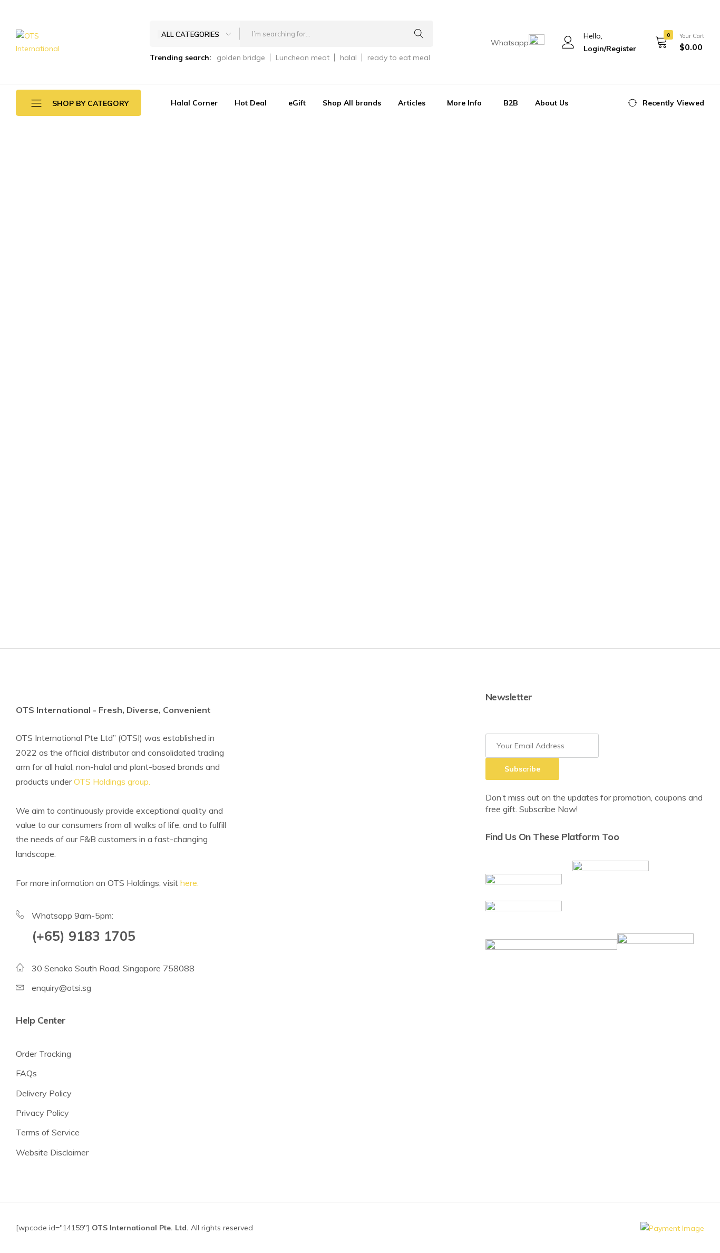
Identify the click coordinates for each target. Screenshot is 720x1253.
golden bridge (241, 57)
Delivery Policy (44, 1093)
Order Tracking (43, 1053)
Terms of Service (48, 1132)
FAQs (26, 1073)
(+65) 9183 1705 (83, 936)
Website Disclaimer (52, 1152)
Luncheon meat (302, 57)
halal (348, 57)
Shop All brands (352, 103)
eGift (297, 103)
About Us (551, 103)
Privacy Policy (42, 1112)
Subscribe (522, 769)
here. (189, 883)
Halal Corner (194, 103)
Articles (411, 103)
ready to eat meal (398, 57)
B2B (510, 103)
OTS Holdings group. (112, 781)
